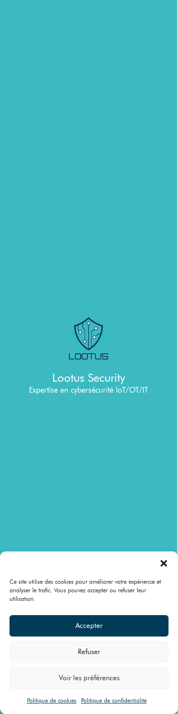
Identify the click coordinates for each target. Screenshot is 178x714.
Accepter (89, 625)
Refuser (89, 651)
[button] (164, 563)
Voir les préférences (89, 678)
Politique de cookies (51, 700)
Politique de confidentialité (114, 700)
